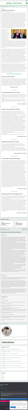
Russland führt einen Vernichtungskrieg (19, 224)
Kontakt (1, 386)
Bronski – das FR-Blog (14, 3)
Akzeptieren (13, 407)
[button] (26, 401)
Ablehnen (19, 407)
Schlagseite (3, 222)
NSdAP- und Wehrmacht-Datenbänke (6, 224)
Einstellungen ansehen (24, 407)
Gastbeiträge (3, 377)
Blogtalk (3, 375)
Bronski (7, 225)
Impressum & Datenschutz (4, 387)
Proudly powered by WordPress (9, 408)
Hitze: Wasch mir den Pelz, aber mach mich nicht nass (10, 353)
